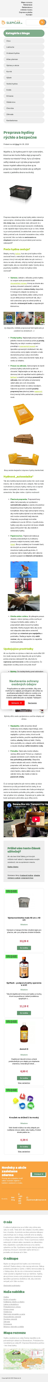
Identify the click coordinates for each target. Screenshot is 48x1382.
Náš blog (13, 1198)
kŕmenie (9, 96)
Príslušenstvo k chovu (12, 1307)
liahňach (13, 377)
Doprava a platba (25, 12)
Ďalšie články (13, 867)
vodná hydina (11, 84)
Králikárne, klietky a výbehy (13, 1302)
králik (8, 90)
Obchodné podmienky (11, 1285)
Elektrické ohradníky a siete (14, 1314)
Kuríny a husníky (9, 1299)
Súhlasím (15, 703)
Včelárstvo (7, 1312)
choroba (10, 108)
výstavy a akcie (12, 65)
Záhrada (6, 1322)
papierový (38, 391)
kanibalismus (11, 120)
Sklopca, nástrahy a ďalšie (13, 1327)
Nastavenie (32, 703)
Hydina (6, 1297)
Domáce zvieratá (10, 1319)
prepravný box (27, 878)
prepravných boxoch (27, 346)
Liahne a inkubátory (11, 1304)
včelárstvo (10, 102)
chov (8, 41)
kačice (17, 253)
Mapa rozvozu (26, 2)
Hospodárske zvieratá (12, 1317)
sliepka (37, 875)
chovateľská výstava (18, 283)
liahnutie (10, 47)
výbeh (9, 77)
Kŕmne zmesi (8, 1309)
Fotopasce (7, 1324)
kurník (9, 71)
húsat (12, 544)
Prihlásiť (37, 1174)
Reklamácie (27, 5)
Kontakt (29, 15)
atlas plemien (12, 59)
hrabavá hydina (12, 53)
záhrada (9, 114)
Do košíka (24, 948)
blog (17, 144)
